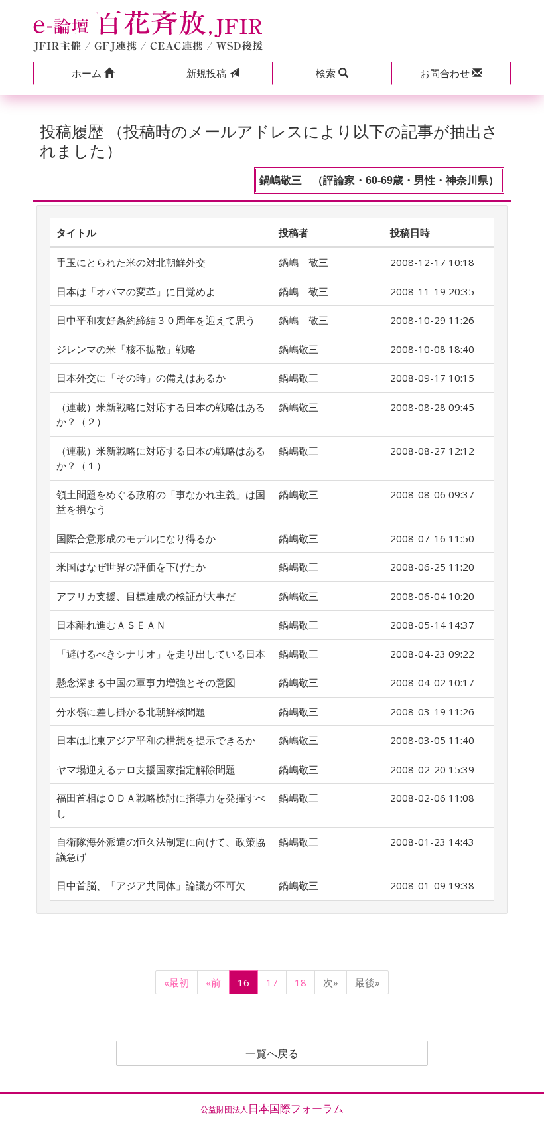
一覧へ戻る (272, 1053)
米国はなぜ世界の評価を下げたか (131, 566)
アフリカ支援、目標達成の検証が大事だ (146, 596)
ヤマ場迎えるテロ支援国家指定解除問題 (146, 769)
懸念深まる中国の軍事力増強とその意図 (146, 682)
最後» (367, 982)
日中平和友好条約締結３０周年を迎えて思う (155, 320)
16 (243, 982)
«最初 (176, 982)
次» (330, 982)
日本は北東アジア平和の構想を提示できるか (155, 740)
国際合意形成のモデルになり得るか (136, 538)
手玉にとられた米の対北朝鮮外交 (131, 262)
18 (300, 982)
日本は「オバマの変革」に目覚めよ (136, 291)
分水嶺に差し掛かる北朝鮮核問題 (131, 711)
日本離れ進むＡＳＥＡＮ (111, 624)
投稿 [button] (207, 73)
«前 (213, 982)
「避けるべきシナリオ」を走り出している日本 (160, 653)
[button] (93, 73)
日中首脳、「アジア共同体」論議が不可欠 (150, 885)
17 (272, 982)
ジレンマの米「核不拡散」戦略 (126, 349)
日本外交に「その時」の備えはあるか (141, 377)
